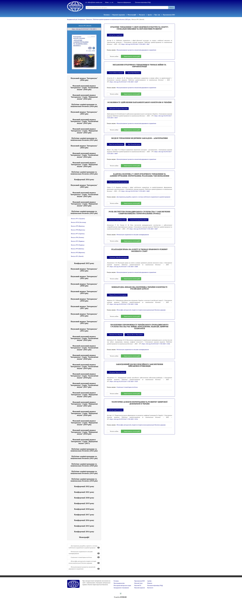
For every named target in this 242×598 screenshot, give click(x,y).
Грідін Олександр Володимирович (118, 182)
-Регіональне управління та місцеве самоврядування (84, 552)
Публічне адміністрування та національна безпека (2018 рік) (84, 480)
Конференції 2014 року (84, 531)
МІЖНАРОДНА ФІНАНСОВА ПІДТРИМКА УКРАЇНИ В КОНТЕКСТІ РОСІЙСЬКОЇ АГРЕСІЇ (139, 288)
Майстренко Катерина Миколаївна (118, 108)
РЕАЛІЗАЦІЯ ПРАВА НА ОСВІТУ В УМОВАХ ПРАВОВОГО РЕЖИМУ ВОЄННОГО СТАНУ (139, 250)
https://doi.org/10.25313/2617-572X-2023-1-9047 (135, 44)
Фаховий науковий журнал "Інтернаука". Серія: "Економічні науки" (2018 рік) (84, 376)
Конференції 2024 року (84, 179)
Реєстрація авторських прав (122, 585)
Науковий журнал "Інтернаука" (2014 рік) (84, 330)
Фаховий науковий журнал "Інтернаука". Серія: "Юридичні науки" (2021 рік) (84, 404)
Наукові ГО (137, 585)
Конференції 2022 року (84, 486)
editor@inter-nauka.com (95, 2)
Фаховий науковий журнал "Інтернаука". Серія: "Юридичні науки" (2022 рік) (84, 395)
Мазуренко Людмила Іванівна (117, 372)
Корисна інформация (124, 2)
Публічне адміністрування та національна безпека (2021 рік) (84, 457)
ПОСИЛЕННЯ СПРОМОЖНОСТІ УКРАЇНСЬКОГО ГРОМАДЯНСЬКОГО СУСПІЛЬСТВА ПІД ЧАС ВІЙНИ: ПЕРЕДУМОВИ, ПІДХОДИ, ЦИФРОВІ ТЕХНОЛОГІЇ (139, 327)
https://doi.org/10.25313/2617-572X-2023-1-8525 (124, 381)
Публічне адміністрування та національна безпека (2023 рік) (112, 19)
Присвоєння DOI (169, 15)
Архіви (149, 581)
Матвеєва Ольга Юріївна (115, 334)
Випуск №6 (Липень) (77, 237)
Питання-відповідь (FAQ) (143, 2)
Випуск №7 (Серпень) (78, 234)
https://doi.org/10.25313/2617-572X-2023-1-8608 (135, 191)
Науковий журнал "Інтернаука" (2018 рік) (84, 300)
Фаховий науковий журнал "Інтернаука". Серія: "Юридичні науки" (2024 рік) (84, 164)
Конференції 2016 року (84, 520)
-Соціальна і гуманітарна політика (84, 557)
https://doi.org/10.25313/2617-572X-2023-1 (84, 29)
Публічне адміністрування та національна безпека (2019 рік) (84, 472)
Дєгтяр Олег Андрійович (115, 35)
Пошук (171, 7)
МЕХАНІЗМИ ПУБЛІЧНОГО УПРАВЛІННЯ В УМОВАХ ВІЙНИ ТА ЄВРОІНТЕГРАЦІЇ (139, 66)
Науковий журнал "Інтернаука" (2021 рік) (84, 277)
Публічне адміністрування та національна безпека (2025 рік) (84, 139)
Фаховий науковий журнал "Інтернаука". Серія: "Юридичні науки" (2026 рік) (84, 97)
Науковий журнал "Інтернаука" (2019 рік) (84, 292)
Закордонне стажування (121, 588)
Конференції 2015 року (84, 526)
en (112, 2)
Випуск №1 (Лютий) (77, 256)
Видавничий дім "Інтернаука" (76, 19)
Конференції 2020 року (84, 498)
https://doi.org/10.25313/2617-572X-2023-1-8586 (124, 304)
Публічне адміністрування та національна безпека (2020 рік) (84, 465)
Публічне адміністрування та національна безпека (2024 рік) (84, 173)
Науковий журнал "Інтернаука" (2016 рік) (84, 315)
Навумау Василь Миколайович (135, 334)
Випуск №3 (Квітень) (77, 249)
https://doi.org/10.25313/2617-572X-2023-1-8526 (156, 344)
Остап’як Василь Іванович (116, 72)
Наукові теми (138, 583)
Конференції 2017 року (84, 514)
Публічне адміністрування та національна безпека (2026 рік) (84, 105)
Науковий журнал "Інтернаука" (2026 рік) (84, 79)
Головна (107, 15)
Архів (150, 15)
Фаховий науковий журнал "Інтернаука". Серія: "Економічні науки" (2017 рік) (84, 385)
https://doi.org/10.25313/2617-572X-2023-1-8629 (124, 82)
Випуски (89, 19)
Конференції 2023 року (84, 263)
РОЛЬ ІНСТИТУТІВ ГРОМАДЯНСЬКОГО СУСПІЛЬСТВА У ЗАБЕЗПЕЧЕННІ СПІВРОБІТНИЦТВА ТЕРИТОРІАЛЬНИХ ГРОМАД (139, 212)
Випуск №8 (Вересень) (78, 230)
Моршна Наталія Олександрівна (117, 295)
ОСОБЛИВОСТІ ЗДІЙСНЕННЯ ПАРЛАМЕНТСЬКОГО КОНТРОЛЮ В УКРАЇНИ (139, 102)
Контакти (150, 588)
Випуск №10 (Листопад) (78, 222)
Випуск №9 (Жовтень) (78, 226)
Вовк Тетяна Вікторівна (134, 144)
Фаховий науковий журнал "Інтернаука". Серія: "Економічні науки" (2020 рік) (84, 357)
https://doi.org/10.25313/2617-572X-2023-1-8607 (144, 229)
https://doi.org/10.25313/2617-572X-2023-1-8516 (124, 419)
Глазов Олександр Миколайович (138, 219)
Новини (149, 583)
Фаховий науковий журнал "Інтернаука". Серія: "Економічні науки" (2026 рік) (84, 88)
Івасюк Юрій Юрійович (134, 72)
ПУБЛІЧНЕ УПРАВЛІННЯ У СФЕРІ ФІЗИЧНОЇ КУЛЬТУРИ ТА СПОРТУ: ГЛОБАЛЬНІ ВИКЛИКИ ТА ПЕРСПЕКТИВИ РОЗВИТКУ (139, 28)
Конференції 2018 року (84, 509)
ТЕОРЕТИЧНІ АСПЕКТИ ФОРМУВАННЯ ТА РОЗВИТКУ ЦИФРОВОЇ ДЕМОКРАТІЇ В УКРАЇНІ (139, 403)
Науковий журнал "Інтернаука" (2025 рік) (84, 113)
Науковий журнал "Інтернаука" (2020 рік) (84, 285)
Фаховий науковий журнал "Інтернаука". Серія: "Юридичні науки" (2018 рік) (84, 432)
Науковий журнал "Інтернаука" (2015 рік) (84, 322)
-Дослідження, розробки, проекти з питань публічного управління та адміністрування (84, 547)
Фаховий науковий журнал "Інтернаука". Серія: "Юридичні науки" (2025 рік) (84, 131)
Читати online (114, 56)
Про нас (157, 15)
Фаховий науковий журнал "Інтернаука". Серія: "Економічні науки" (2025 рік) (84, 121)
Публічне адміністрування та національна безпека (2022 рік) (84, 450)
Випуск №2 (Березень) (78, 252)
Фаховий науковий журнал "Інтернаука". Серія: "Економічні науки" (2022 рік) (84, 338)
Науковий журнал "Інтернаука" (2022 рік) (84, 270)
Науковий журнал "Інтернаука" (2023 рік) (84, 186)
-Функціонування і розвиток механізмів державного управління (84, 568)
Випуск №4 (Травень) (77, 245)
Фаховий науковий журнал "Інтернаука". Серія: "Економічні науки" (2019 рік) (84, 366)
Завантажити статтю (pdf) (132, 56)
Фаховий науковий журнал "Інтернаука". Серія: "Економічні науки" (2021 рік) (84, 348)
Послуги (142, 15)
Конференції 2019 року (84, 503)
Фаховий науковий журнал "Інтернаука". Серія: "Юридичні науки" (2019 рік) (84, 423)
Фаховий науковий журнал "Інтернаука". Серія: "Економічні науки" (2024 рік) (84, 155)
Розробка (120, 597)
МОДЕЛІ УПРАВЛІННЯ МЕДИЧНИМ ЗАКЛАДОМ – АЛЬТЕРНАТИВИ (139, 138)
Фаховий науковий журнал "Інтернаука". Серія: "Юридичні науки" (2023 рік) (84, 204)
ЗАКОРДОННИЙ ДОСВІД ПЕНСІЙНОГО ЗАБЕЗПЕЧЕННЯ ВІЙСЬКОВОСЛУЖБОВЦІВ (139, 365)
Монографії (132, 15)
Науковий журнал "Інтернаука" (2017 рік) (84, 307)
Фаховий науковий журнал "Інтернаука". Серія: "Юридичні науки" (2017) (84, 441)
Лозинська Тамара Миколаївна (117, 219)
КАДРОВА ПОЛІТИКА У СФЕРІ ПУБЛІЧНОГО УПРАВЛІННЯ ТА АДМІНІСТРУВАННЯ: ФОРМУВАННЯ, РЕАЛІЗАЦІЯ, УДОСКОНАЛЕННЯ (139, 175)
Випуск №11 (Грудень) (78, 218)
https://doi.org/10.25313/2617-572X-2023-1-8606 (124, 266)
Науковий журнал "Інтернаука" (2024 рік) (84, 147)
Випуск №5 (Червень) (77, 241)
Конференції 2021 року (84, 492)
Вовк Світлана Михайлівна (116, 144)
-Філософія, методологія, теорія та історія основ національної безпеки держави (84, 562)
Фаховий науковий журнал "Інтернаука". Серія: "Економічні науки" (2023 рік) (84, 194)
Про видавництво (119, 583)
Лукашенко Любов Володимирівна (118, 257)
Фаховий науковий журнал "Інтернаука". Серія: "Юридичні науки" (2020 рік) (84, 413)
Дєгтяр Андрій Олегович (115, 410)
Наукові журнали (118, 15)
